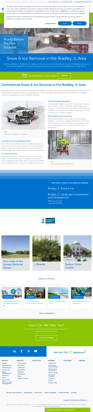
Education (21, 365)
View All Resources (46, 313)
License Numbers (63, 392)
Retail (19, 376)
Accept (65, 23)
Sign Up (64, 76)
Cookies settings (50, 23)
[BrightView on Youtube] (35, 351)
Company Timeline (51, 375)
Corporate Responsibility (53, 366)
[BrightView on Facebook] (22, 351)
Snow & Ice (6, 369)
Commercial (22, 363)
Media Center (53, 372)
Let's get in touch (46, 338)
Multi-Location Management (7, 382)
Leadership (52, 363)
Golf (3, 377)
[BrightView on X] (29, 351)
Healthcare (21, 367)
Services (4, 360)
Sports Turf (6, 380)
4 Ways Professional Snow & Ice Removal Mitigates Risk (11, 303)
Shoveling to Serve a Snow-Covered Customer (34, 302)
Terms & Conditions (50, 392)
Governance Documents (52, 369)
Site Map (73, 392)
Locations (67, 360)
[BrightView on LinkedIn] (15, 351)
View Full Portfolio (47, 279)
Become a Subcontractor (14, 392)
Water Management (6, 372)
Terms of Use (38, 392)
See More (15, 247)
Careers (82, 360)
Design (4, 363)
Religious (21, 372)
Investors (51, 378)
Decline (79, 23)
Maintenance (6, 367)
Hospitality (21, 369)
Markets (20, 360)
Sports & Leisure (23, 378)
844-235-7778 (60, 352)
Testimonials (52, 383)
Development (6, 365)
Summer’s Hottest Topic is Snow (57, 302)
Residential (21, 374)
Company (51, 360)
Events (50, 380)
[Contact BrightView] (70, 352)
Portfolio (36, 360)
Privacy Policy (28, 392)
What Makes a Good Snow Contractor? (81, 302)
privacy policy (10, 9)
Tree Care (5, 375)
